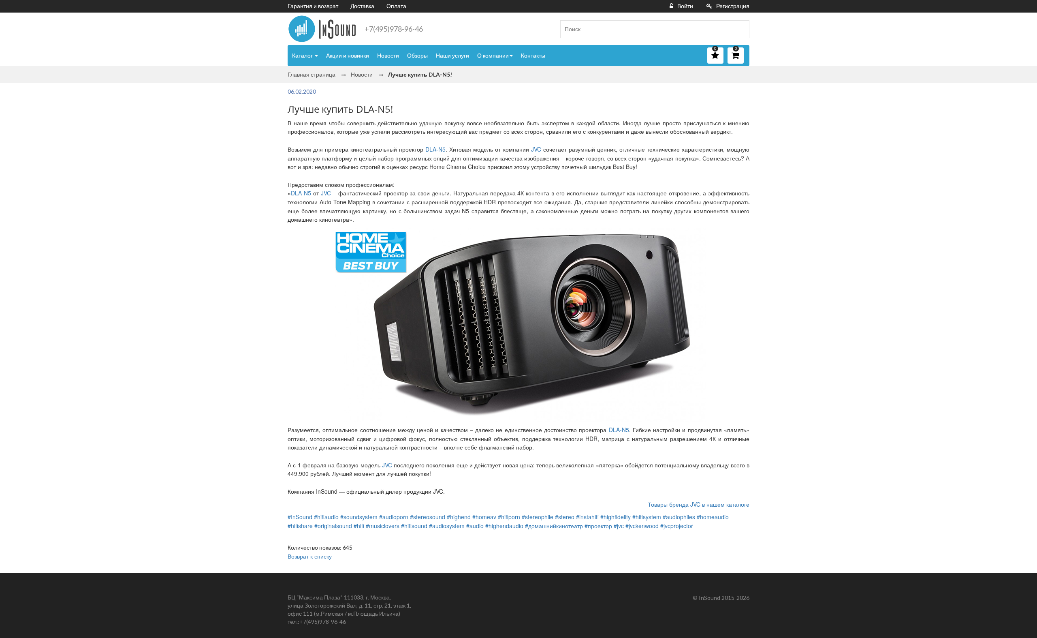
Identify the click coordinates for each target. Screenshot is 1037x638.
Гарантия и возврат (313, 5)
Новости (388, 55)
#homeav (484, 517)
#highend (459, 517)
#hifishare (300, 526)
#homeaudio (713, 517)
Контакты (533, 55)
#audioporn (393, 517)
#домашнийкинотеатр (554, 526)
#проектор (598, 526)
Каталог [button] (303, 55)
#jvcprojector (676, 526)
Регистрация (732, 5)
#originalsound (333, 526)
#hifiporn (509, 517)
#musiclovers (382, 526)
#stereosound (427, 517)
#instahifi (587, 517)
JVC (536, 149)
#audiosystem (447, 526)
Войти (685, 5)
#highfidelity (615, 517)
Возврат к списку (310, 556)
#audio (475, 526)
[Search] (740, 29)
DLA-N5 (435, 149)
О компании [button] (493, 55)
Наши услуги (452, 55)
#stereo (564, 517)
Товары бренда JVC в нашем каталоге (698, 504)
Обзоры (417, 55)
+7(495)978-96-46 (394, 28)
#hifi (359, 526)
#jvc (619, 526)
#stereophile (537, 517)
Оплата (396, 5)
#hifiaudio (326, 517)
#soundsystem (359, 517)
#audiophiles (679, 517)
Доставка (362, 5)
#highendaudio (504, 526)
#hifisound (414, 526)
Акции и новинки (347, 55)
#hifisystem (646, 517)
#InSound (300, 517)
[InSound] (322, 29)
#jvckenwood (642, 526)
